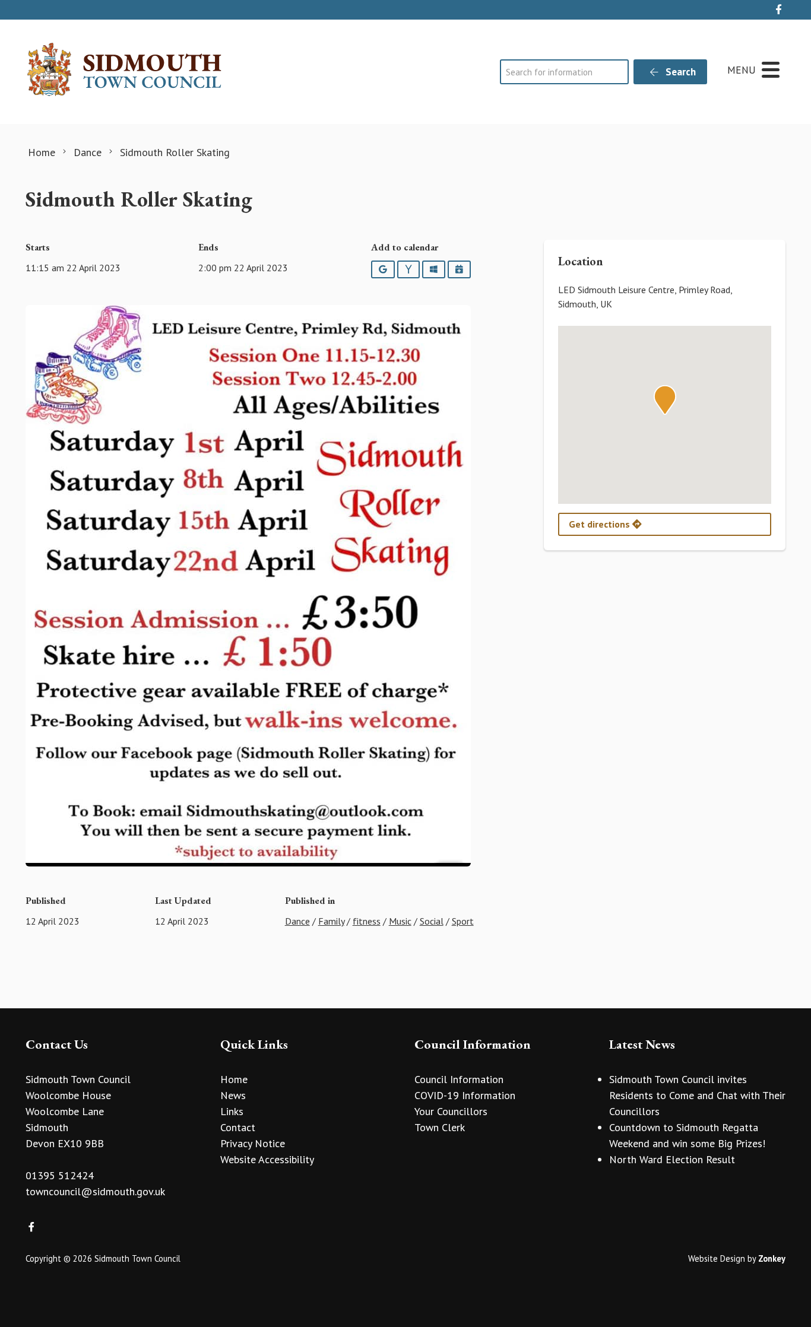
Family (331, 921)
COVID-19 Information (464, 1095)
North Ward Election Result (672, 1159)
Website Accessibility (267, 1159)
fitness (367, 921)
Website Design (716, 1258)
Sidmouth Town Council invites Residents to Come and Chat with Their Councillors (697, 1095)
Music (400, 921)
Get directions (600, 524)
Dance (297, 921)
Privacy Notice (252, 1143)
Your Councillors (450, 1111)
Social (431, 921)
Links (231, 1111)
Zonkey (771, 1258)
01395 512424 (60, 1175)
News (233, 1095)
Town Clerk (439, 1127)
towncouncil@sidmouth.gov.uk (95, 1191)
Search (679, 71)
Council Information (458, 1079)
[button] (665, 400)
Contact (237, 1127)
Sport (463, 921)
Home (234, 1079)
